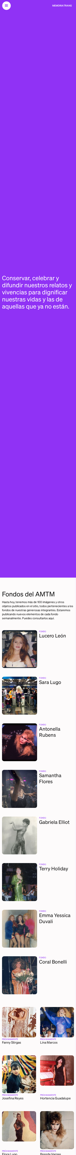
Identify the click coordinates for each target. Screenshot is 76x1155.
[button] (6, 5)
